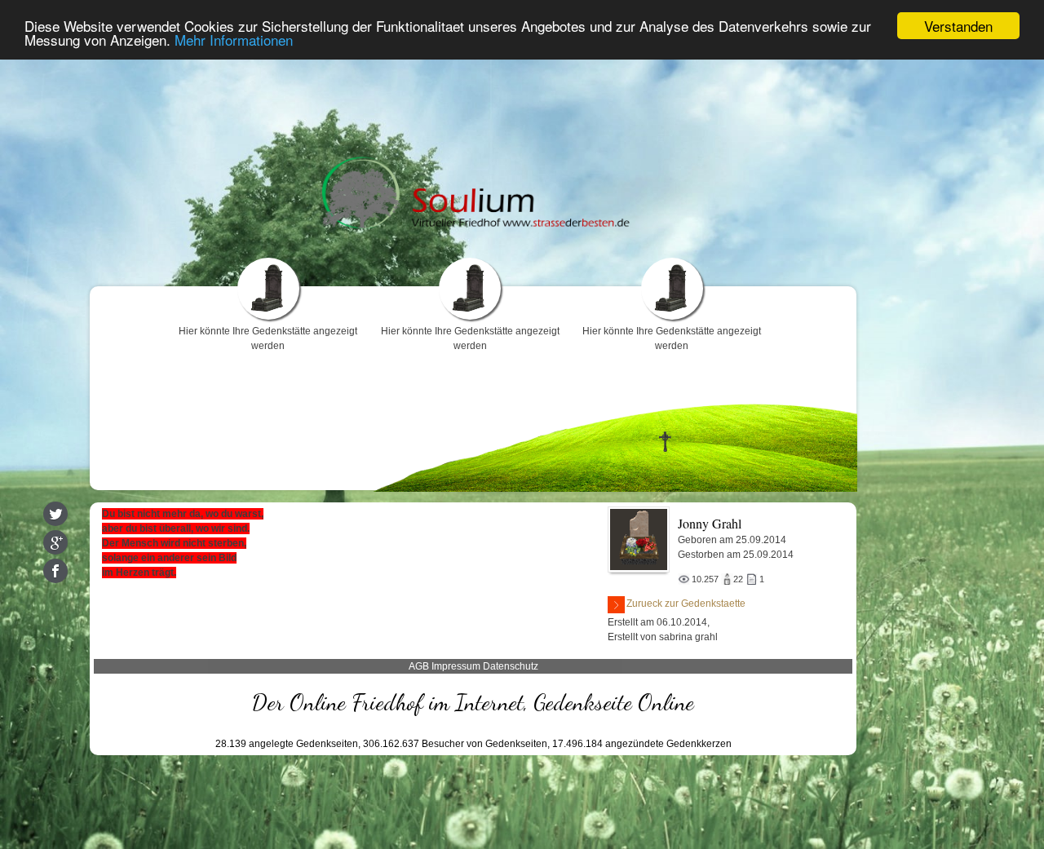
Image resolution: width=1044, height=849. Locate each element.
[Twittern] (55, 514)
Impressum (455, 666)
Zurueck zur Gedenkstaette (685, 603)
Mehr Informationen (234, 40)
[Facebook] (55, 571)
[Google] (55, 542)
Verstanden (958, 25)
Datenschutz (510, 666)
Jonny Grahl (709, 523)
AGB (419, 666)
